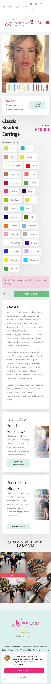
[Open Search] (38, 22)
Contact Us (8, 646)
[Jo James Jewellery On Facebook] (31, 4)
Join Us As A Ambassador (18, 463)
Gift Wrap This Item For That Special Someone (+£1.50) (25, 282)
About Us (17, 646)
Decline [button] (24, 677)
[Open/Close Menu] (46, 22)
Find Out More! (18, 526)
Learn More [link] (18, 664)
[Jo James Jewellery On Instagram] (41, 4)
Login (32, 9)
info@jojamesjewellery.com (25, 636)
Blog (30, 650)
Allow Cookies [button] (24, 670)
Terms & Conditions (41, 650)
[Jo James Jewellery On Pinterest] (36, 4)
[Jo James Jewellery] (17, 22)
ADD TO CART (31, 293)
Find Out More (37, 105)
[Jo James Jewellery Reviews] (25, 632)
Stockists (26, 646)
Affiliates (23, 650)
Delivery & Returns (38, 646)
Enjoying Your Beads (10, 650)
